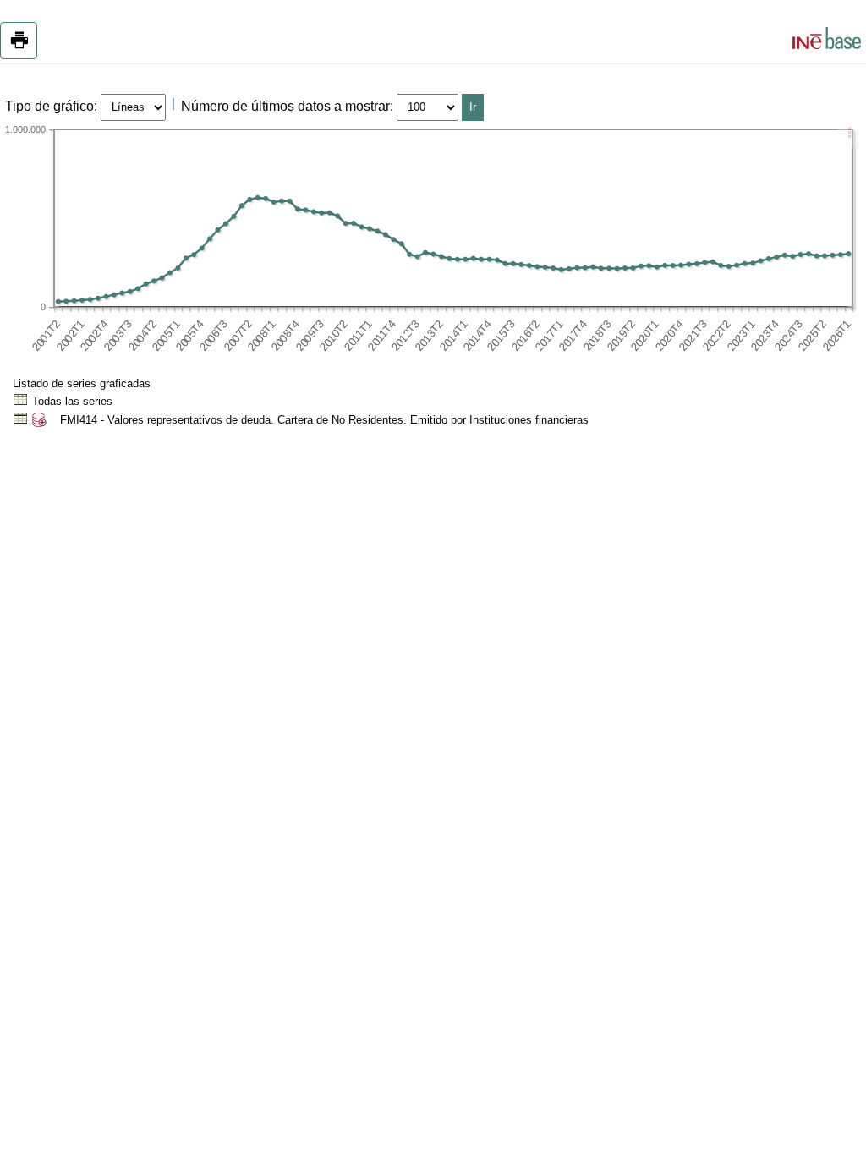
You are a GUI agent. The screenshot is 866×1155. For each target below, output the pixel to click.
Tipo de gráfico (49, 106)
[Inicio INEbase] (826, 40)
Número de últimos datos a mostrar (285, 106)
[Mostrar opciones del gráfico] (849, 134)
